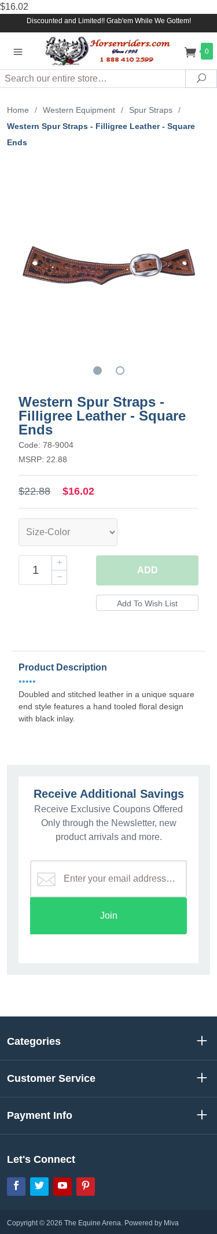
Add (147, 570)
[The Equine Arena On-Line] (108, 51)
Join (108, 915)
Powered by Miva (151, 1223)
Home (18, 110)
